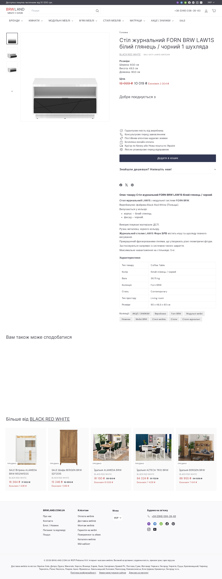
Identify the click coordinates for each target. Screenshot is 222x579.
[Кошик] (214, 10)
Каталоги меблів (87, 539)
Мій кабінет (84, 543)
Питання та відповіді (54, 530)
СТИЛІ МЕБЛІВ (112, 20)
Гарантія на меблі (87, 530)
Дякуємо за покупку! (138, 572)
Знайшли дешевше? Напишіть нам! (145, 169)
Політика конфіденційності (83, 572)
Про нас (47, 516)
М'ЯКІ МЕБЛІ (87, 20)
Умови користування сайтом (112, 572)
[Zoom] (65, 77)
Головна (124, 32)
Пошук (46, 534)
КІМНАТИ (34, 20)
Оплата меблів (86, 516)
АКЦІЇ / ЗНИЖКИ (161, 20)
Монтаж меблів (86, 525)
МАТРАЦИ (136, 20)
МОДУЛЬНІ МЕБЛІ (60, 20)
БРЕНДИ (14, 20)
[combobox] (65, 11)
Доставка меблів (87, 520)
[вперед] (12, 90)
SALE (182, 20)
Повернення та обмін (89, 534)
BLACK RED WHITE (130, 54)
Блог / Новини (50, 525)
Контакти (48, 520)
